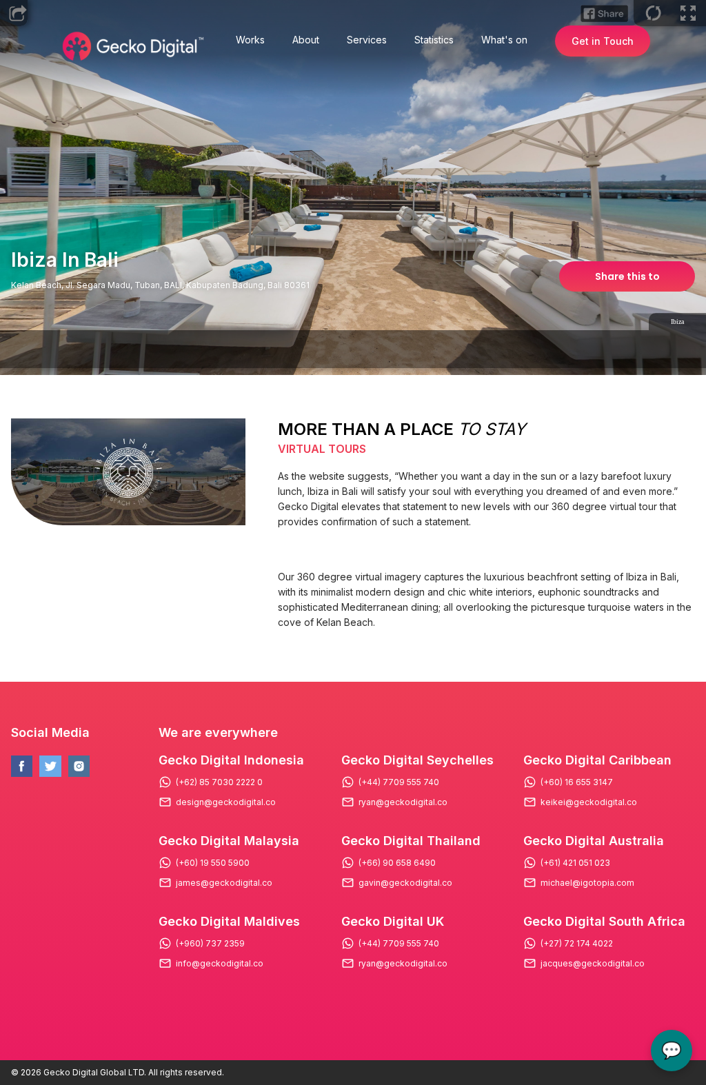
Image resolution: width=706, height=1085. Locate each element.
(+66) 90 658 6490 (397, 863)
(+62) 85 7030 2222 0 (219, 782)
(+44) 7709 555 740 (399, 782)
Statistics (434, 39)
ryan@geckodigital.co (403, 802)
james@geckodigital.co (224, 883)
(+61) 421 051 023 (575, 863)
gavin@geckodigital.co (405, 883)
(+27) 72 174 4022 (577, 944)
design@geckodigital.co (226, 802)
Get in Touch (603, 41)
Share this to (627, 276)
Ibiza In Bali (65, 260)
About (305, 39)
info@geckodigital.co (219, 964)
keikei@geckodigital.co (589, 802)
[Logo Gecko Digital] (132, 46)
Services (367, 39)
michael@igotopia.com (587, 883)
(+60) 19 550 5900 (213, 863)
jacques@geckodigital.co (593, 964)
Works (250, 39)
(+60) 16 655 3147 (577, 782)
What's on (504, 39)
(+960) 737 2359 (210, 944)
